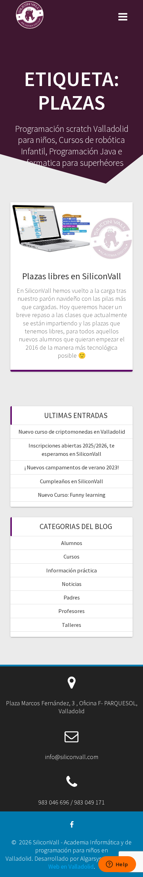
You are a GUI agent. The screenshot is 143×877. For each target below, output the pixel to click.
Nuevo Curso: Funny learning (72, 494)
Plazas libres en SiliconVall (71, 276)
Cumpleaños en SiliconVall (71, 481)
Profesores (71, 610)
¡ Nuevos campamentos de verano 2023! (71, 467)
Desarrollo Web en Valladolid (93, 862)
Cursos (71, 556)
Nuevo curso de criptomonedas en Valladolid (71, 431)
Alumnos (71, 542)
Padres (72, 597)
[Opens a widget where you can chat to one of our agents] (117, 865)
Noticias (72, 583)
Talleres (71, 624)
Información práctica (71, 570)
